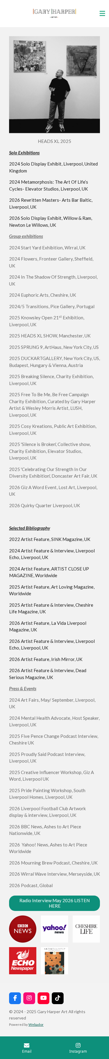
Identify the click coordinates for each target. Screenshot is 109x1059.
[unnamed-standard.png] (23, 960)
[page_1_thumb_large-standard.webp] (55, 960)
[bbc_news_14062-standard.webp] (23, 929)
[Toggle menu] (102, 14)
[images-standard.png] (86, 929)
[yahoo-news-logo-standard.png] (55, 929)
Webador (36, 1024)
